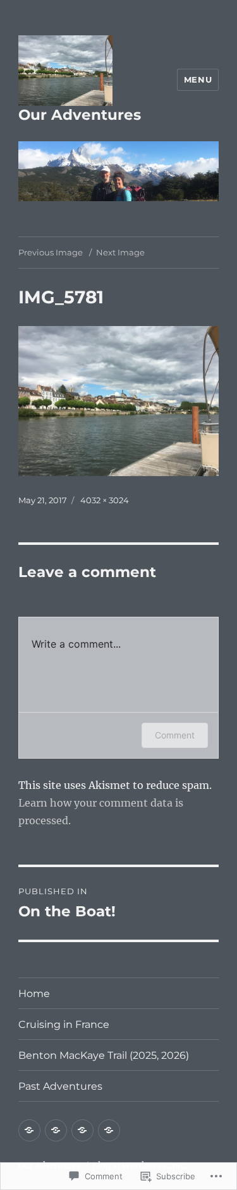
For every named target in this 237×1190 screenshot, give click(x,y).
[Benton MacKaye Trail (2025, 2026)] (82, 1130)
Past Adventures (60, 1086)
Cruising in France (63, 1024)
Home (34, 994)
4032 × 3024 (104, 500)
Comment (175, 735)
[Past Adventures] (109, 1130)
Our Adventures (79, 115)
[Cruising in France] (56, 1130)
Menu (198, 79)
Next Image (120, 252)
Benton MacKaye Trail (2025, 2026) (103, 1055)
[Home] (29, 1130)
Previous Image (50, 252)
